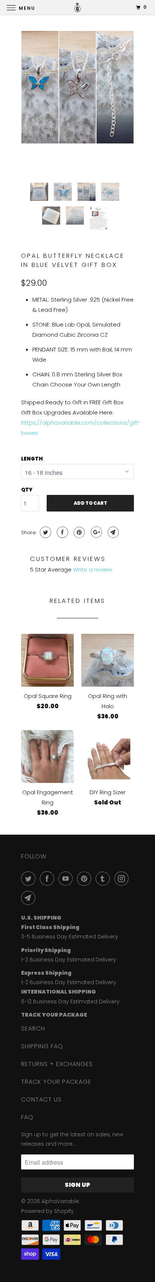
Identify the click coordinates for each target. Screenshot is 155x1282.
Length (32, 458)
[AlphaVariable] (77, 7)
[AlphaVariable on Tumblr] (104, 878)
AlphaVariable (60, 1201)
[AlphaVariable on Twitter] (29, 878)
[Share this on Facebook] (61, 532)
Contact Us (41, 1099)
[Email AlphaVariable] (29, 898)
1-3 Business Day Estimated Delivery (68, 959)
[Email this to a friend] (112, 532)
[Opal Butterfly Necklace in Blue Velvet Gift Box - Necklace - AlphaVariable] (77, 87)
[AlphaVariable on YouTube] (67, 878)
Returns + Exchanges (57, 1064)
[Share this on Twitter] (44, 532)
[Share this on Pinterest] (78, 532)
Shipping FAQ (42, 1046)
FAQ (27, 1117)
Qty (26, 489)
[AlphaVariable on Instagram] (123, 878)
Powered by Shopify (47, 1211)
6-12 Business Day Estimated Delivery (70, 1001)
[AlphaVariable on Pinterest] (85, 878)
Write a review (92, 569)
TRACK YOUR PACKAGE (56, 1081)
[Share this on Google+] (95, 532)
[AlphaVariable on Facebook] (48, 878)
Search (33, 1028)
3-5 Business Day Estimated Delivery (69, 936)
